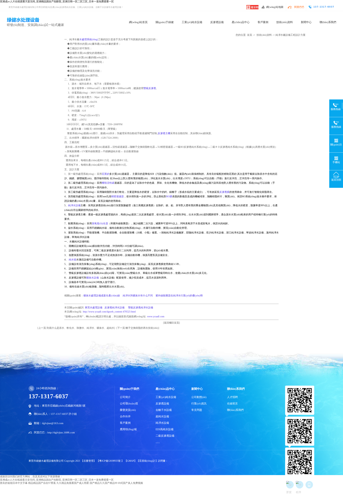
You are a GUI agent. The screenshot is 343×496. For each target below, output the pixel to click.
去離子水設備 (164, 410)
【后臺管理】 (89, 461)
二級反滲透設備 (165, 435)
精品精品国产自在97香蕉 (42, 483)
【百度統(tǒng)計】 (147, 461)
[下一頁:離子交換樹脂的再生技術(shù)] (137, 328)
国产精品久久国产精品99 (103, 483)
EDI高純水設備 (164, 429)
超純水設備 (162, 416)
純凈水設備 (162, 422)
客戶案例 (263, 22)
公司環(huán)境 (129, 403)
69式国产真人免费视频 (130, 483)
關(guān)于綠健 (165, 22)
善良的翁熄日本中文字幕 (14, 483)
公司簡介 (125, 397)
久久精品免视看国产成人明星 (72, 483)
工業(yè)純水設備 (192, 22)
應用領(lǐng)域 (128, 429)
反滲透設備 (217, 22)
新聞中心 (306, 22)
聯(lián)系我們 (328, 22)
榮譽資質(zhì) (128, 410)
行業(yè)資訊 (199, 403)
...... (158, 442)
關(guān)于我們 (129, 388)
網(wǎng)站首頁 (138, 22)
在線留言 (232, 403)
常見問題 (196, 410)
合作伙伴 (125, 416)
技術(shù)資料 (284, 22)
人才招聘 (232, 397)
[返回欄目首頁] (171, 322)
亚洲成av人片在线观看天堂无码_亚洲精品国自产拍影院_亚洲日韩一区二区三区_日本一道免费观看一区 (57, 1)
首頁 (249, 35)
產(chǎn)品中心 (241, 22)
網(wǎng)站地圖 (274, 7)
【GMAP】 (131, 461)
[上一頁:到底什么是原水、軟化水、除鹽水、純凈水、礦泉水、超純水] (76, 328)
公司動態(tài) (199, 397)
